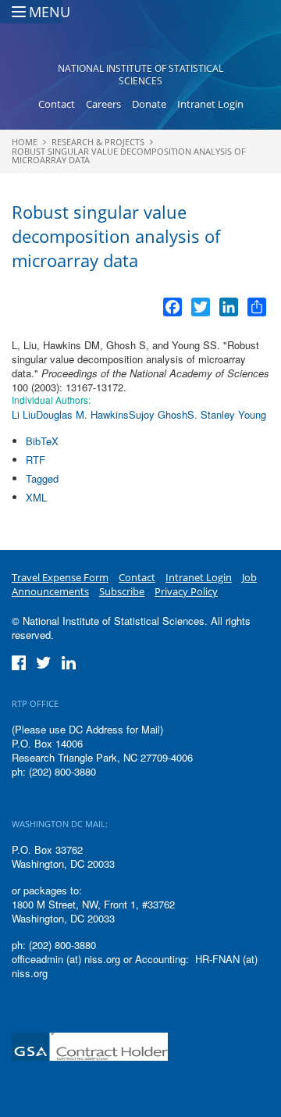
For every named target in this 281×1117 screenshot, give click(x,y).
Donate (149, 104)
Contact (56, 104)
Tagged (42, 478)
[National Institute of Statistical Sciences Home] (141, 36)
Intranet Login (210, 104)
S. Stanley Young (226, 414)
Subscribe (121, 591)
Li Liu (24, 414)
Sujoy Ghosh (158, 414)
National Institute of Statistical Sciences (140, 74)
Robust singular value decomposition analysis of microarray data (129, 155)
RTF (35, 459)
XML (36, 497)
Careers (103, 104)
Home (24, 142)
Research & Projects (98, 142)
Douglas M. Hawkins (82, 414)
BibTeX (42, 441)
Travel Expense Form (60, 577)
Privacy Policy (186, 591)
